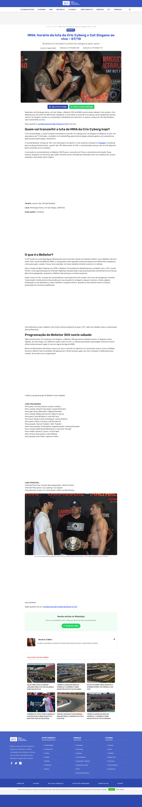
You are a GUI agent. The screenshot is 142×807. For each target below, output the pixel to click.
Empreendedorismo (83, 773)
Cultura (47, 753)
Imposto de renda (82, 765)
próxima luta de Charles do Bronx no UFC (60, 606)
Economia (42, 10)
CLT (108, 10)
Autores (36, 783)
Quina (110, 749)
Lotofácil (110, 753)
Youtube (102, 143)
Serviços (100, 10)
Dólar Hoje (80, 749)
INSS (51, 10)
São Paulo (60, 10)
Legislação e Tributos (83, 761)
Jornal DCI (48, 26)
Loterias (72, 10)
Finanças (118, 10)
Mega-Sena (111, 757)
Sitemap (120, 783)
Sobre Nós (20, 783)
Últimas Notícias (27, 10)
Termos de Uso (103, 783)
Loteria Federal (112, 765)
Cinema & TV (49, 749)
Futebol (47, 757)
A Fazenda (48, 765)
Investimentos (87, 10)
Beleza (47, 769)
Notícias (47, 761)
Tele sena (111, 761)
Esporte (55, 26)
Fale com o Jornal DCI (56, 783)
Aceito (111, 789)
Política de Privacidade (80, 783)
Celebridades (49, 745)
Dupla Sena (111, 769)
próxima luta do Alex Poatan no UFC (53, 124)
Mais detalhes (120, 789)
